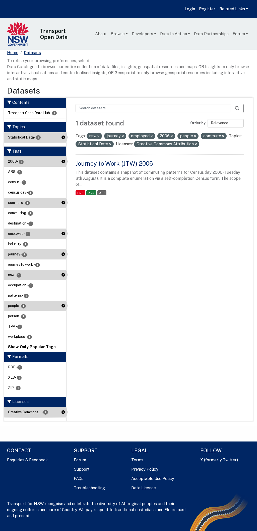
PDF (80, 193)
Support (82, 469)
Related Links (232, 9)
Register (207, 9)
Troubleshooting (89, 487)
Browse (118, 33)
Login (190, 9)
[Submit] (237, 108)
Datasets (32, 52)
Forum (239, 33)
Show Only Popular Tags (32, 346)
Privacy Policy (144, 469)
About (101, 33)
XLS (91, 193)
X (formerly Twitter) (219, 460)
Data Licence (143, 487)
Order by (198, 123)
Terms (137, 460)
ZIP (101, 193)
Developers (142, 33)
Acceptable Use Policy (152, 478)
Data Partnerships (211, 33)
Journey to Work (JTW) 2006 (114, 163)
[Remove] (98, 136)
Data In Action (173, 33)
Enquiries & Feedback (27, 460)
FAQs (78, 478)
